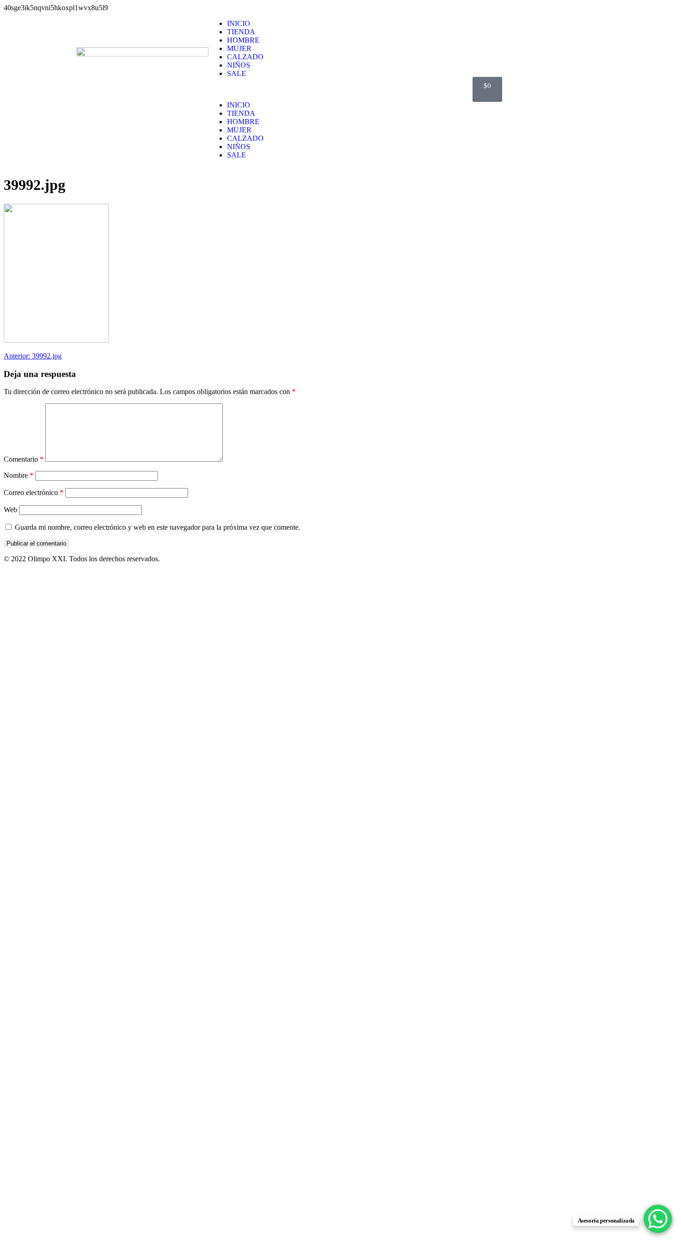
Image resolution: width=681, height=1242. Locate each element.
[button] (340, 89)
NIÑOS (238, 65)
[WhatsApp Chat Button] (658, 1219)
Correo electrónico (33, 492)
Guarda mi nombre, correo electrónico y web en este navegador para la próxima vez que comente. (157, 527)
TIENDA (241, 32)
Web (10, 510)
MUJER (239, 48)
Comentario (24, 459)
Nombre (18, 475)
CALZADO (245, 57)
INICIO (238, 23)
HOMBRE (243, 40)
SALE (236, 73)
